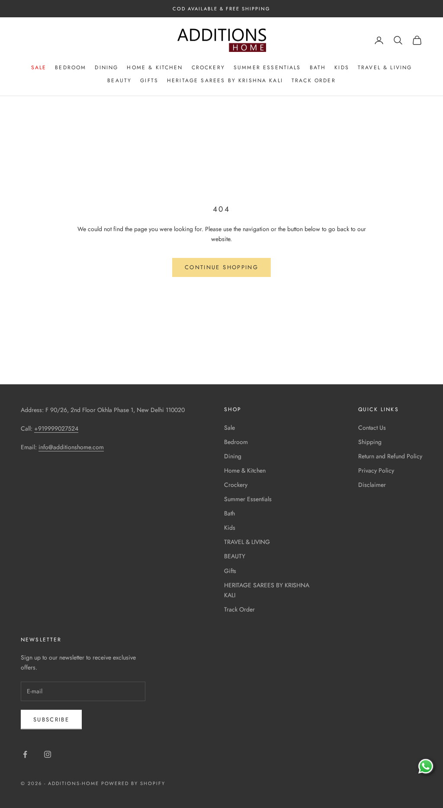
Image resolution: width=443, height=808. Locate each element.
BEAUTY (119, 80)
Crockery (208, 67)
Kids (341, 67)
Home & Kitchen (155, 67)
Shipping (370, 442)
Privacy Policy (376, 470)
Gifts (149, 80)
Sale (39, 67)
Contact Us (372, 427)
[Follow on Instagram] (47, 754)
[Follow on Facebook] (25, 754)
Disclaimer (372, 484)
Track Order (314, 80)
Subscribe (51, 719)
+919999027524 (56, 428)
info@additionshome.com (71, 447)
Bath (318, 67)
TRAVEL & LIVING (385, 67)
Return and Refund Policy (390, 456)
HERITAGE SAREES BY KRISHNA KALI (225, 80)
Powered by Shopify (133, 783)
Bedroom (70, 67)
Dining (106, 67)
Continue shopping (221, 267)
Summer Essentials (267, 67)
